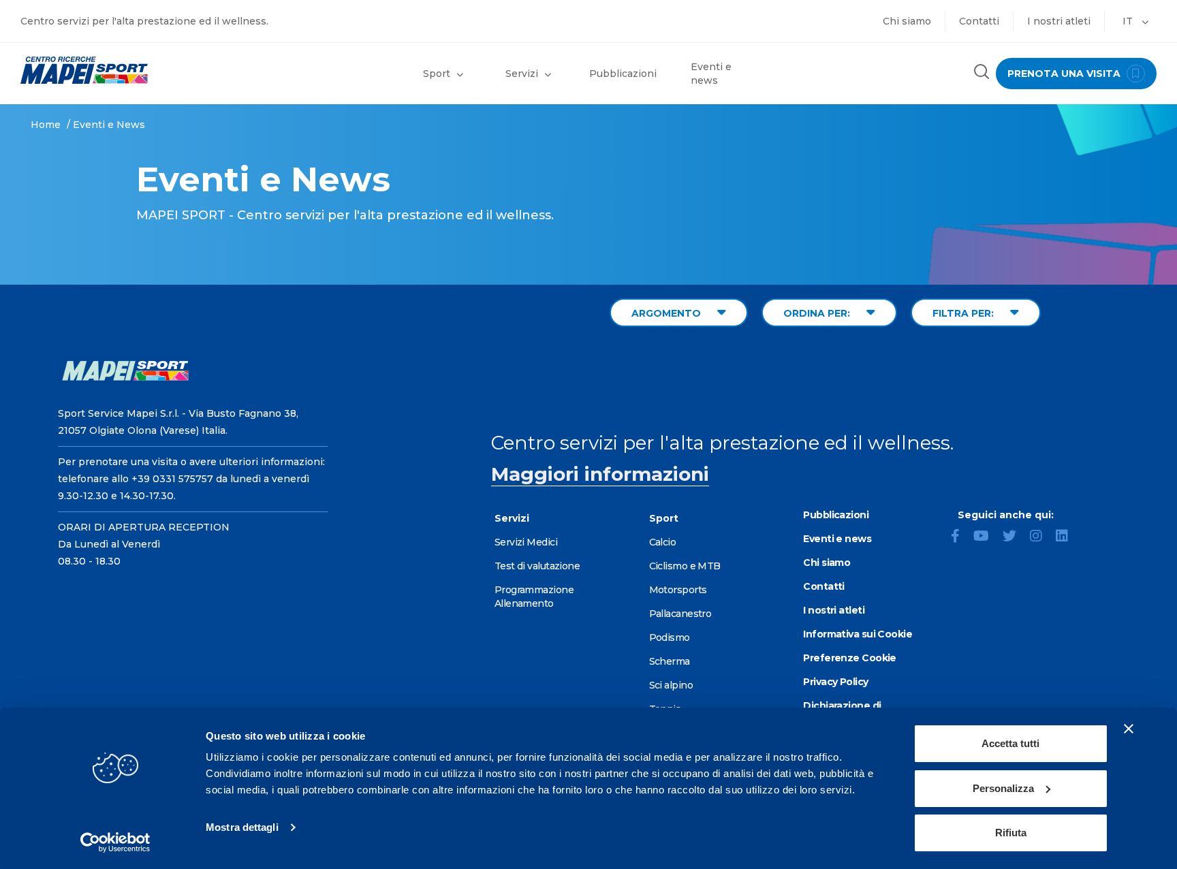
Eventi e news (711, 73)
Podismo (669, 637)
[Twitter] (1015, 537)
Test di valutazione (537, 566)
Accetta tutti (1010, 743)
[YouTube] (986, 537)
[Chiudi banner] (1128, 728)
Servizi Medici (526, 542)
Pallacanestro (680, 613)
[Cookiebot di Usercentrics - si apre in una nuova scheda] (115, 842)
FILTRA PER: (964, 313)
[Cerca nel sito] (981, 73)
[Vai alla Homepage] (147, 70)
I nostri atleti (1058, 21)
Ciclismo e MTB (685, 566)
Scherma (669, 661)
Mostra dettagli (242, 827)
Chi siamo (907, 21)
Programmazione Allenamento (534, 597)
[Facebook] (961, 537)
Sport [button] (436, 73)
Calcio (662, 542)
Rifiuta (1010, 832)
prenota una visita (1065, 73)
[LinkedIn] (1067, 537)
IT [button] (1129, 21)
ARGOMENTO (667, 313)
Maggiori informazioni (600, 474)
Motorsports (678, 590)
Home (46, 124)
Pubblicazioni (623, 73)
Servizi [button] (521, 73)
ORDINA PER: (818, 313)
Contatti (979, 21)
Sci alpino (671, 685)
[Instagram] (1041, 537)
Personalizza (1003, 788)
